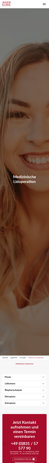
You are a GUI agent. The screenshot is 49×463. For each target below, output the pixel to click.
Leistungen (23, 357)
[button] (4, 443)
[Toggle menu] (44, 4)
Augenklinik (13, 357)
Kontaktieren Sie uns (23, 459)
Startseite (5, 357)
